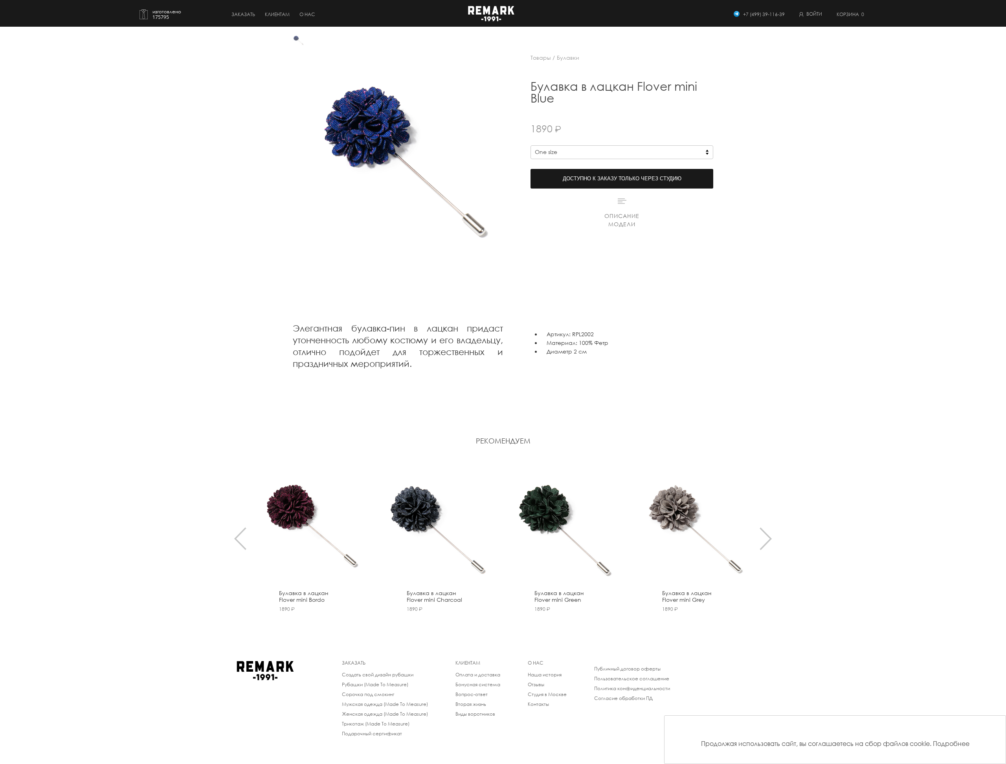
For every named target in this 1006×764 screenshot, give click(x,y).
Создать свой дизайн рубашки (377, 675)
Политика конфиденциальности (632, 688)
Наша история (545, 675)
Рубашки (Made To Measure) (375, 684)
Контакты (538, 704)
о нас (307, 14)
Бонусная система (477, 684)
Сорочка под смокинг (368, 694)
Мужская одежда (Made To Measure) (385, 704)
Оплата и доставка (477, 675)
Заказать (243, 14)
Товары (541, 57)
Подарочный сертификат (372, 734)
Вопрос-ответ (471, 694)
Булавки (568, 57)
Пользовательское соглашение (631, 679)
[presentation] (240, 538)
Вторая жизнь (470, 704)
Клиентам (277, 14)
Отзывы (536, 684)
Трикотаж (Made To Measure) (375, 724)
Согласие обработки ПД (623, 698)
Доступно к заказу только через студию (622, 178)
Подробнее (951, 744)
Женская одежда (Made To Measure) (385, 714)
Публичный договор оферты (627, 669)
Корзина (850, 14)
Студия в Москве (547, 694)
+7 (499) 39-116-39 (764, 14)
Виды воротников (475, 714)
